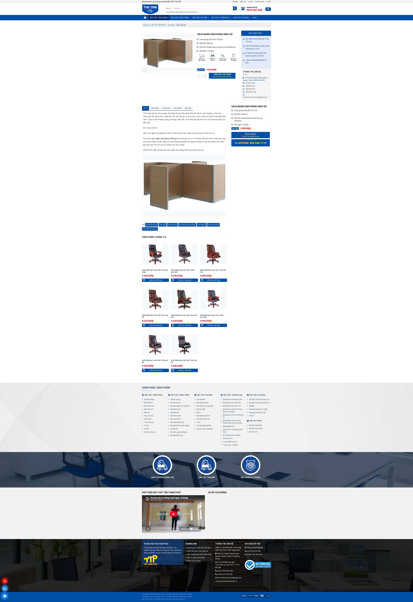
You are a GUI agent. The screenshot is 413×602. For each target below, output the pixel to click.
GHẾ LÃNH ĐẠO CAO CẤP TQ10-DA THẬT (155, 271)
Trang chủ (146, 25)
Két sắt (251, 416)
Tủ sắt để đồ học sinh (230, 442)
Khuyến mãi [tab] (166, 108)
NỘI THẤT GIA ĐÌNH (200, 18)
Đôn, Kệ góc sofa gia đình (205, 406)
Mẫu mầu (243, 1)
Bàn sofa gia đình (202, 402)
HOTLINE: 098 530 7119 (251, 142)
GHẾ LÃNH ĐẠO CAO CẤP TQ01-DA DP (184, 361)
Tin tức (250, 1)
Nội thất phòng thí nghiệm (231, 435)
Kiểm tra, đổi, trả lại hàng (196, 558)
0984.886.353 (250, 89)
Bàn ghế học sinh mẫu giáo (232, 402)
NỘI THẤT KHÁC (256, 421)
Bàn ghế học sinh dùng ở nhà (232, 399)
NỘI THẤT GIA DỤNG (241, 18)
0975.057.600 (250, 83)
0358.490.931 (250, 86)
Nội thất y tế (253, 432)
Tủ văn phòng (148, 422)
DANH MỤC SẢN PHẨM (156, 387)
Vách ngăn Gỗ (181, 25)
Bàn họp (147, 412)
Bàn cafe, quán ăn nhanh (178, 432)
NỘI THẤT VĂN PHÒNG (158, 18)
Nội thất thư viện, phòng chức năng (233, 431)
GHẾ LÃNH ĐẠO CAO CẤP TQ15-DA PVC (213, 271)
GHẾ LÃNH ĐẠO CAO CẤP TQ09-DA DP (155, 361)
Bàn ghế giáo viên (229, 426)
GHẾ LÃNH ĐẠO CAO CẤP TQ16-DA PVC (184, 316)
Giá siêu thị (174, 429)
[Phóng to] (145, 70)
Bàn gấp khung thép (177, 422)
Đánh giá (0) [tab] (155, 108)
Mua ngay (250, 135)
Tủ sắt (146, 425)
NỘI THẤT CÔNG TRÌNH (180, 18)
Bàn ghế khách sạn (176, 435)
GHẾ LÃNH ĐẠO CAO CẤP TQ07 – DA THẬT (183, 271)
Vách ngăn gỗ (201, 224)
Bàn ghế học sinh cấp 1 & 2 (232, 406)
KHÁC (255, 18)
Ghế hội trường (175, 399)
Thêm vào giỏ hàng (222, 74)
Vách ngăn (171, 25)
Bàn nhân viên (149, 406)
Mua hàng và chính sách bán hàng (199, 548)
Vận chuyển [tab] (177, 108)
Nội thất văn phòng (151, 224)
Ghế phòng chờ (175, 409)
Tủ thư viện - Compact (230, 445)
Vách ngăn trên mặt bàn (150, 229)
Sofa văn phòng (149, 432)
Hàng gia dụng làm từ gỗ (257, 412)
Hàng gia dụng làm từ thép (258, 409)
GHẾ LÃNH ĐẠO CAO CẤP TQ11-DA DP (155, 316)
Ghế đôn (252, 406)
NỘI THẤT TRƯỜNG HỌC (220, 18)
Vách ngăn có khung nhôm (187, 224)
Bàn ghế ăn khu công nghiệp (179, 425)
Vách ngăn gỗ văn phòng (153, 113)
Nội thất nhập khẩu (255, 425)
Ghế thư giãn (201, 409)
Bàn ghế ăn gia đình (203, 416)
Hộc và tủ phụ (148, 416)
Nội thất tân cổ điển (255, 428)
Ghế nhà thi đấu (175, 416)
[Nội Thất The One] (151, 9)
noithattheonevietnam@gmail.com (255, 97)
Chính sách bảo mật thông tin (197, 551)
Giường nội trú (227, 438)
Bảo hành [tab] (188, 108)
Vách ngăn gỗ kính (213, 224)
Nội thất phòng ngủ (203, 419)
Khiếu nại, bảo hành (194, 561)
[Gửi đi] (235, 8)
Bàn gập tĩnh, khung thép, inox (259, 402)
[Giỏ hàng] (268, 9)
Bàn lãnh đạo (148, 402)
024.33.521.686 (251, 92)
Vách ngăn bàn (172, 224)
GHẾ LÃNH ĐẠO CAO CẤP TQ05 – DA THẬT (212, 316)
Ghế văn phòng (149, 399)
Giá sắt (146, 429)
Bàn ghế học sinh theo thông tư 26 (233, 416)
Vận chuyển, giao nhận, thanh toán (199, 554)
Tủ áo (199, 422)
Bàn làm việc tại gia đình (205, 429)
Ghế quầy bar (174, 412)
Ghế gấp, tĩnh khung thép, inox (259, 399)
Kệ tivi (199, 412)
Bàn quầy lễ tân (175, 419)
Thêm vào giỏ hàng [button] (155, 280)
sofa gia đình (201, 399)
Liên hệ (269, 1)
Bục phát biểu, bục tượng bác (180, 406)
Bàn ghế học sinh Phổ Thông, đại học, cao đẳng (232, 410)
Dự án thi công (259, 1)
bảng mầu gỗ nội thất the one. (203, 133)
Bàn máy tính (148, 409)
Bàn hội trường (175, 402)
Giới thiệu (235, 1)
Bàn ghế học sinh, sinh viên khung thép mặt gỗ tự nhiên (232, 422)
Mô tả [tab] (145, 108)
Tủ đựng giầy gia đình (204, 425)
